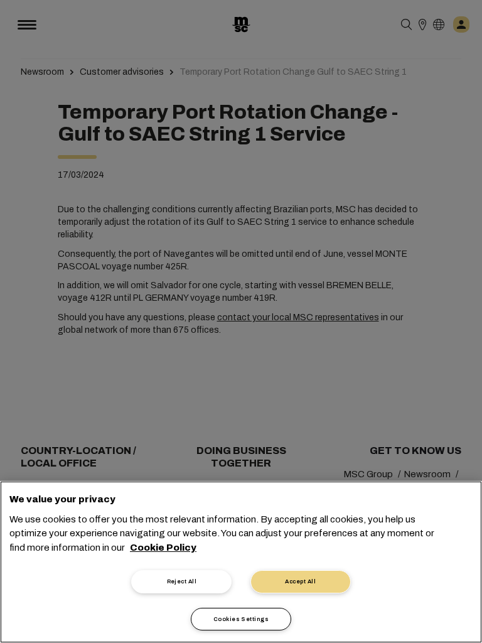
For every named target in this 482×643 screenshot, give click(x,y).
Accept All (300, 581)
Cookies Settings (241, 619)
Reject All (182, 581)
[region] (241, 562)
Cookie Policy (163, 548)
